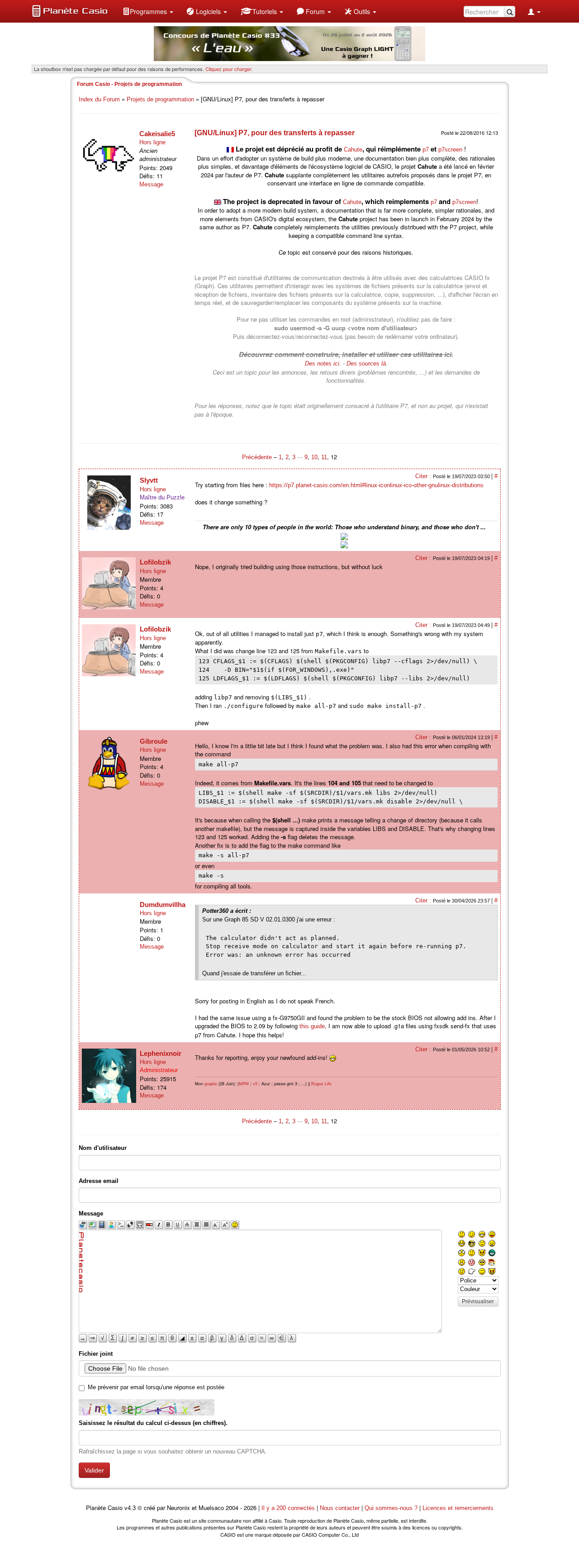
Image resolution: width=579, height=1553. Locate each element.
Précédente (258, 457)
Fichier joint (96, 1353)
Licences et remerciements (458, 1508)
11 (324, 457)
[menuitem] (148, 11)
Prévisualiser (478, 1301)
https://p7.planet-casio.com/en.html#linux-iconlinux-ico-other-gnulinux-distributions (376, 485)
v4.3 (130, 1508)
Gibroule (153, 741)
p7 (425, 149)
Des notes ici (322, 363)
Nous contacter (340, 1508)
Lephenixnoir (160, 1053)
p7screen (450, 149)
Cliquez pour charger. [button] (228, 68)
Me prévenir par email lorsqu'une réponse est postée (156, 1387)
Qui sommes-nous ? (391, 1508)
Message (151, 184)
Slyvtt (149, 480)
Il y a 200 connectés (289, 1508)
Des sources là (366, 363)
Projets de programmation (160, 99)
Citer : (424, 476)
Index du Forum (99, 99)
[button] (148, 11)
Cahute (353, 149)
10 (314, 457)
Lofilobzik (155, 562)
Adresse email (99, 1181)
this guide (312, 1026)
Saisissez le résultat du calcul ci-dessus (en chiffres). (153, 1423)
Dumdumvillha (162, 904)
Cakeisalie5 (157, 134)
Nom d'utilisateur (103, 1148)
